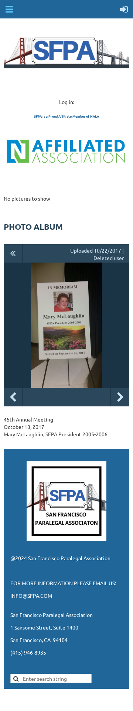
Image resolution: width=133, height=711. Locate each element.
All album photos (13, 253)
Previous (13, 397)
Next (120, 397)
